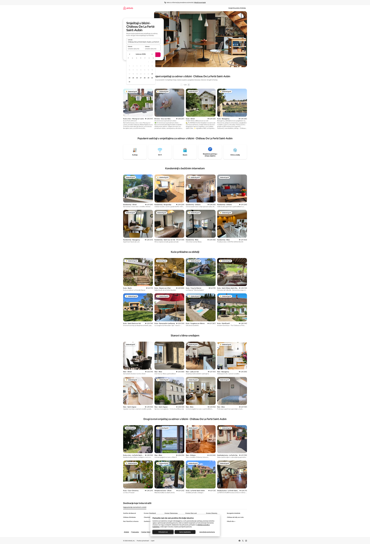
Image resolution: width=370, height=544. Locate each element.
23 (152, 74)
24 (129, 78)
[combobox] (143, 42)
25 (133, 78)
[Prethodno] (181, 84)
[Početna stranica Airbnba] (128, 8)
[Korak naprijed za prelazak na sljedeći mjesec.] (152, 54)
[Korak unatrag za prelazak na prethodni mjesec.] (129, 54)
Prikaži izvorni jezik (200, 2)
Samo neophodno (185, 532)
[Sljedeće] (188, 84)
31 (129, 82)
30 (152, 78)
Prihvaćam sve (163, 532)
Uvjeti (152, 541)
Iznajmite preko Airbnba (237, 8)
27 (141, 78)
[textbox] (135, 49)
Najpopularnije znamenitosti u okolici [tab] (134, 507)
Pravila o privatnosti (143, 541)
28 (144, 78)
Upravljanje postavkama (207, 532)
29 (148, 78)
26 (137, 78)
